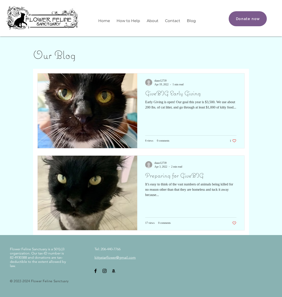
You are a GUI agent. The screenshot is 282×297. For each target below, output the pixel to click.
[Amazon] (113, 271)
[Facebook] (95, 271)
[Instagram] (104, 271)
